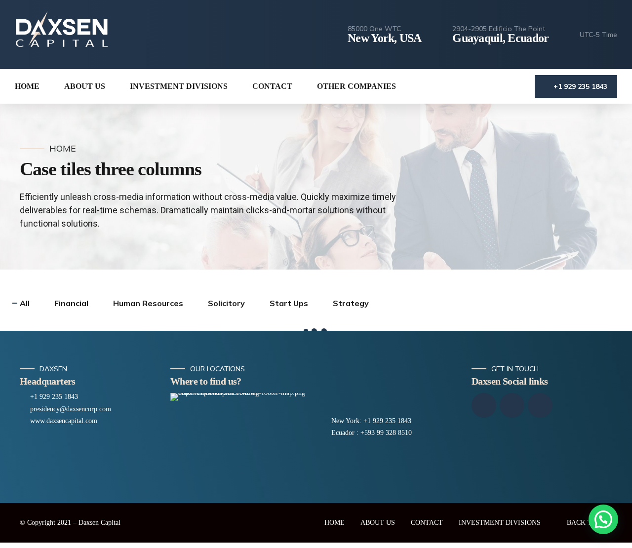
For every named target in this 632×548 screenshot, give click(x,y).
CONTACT (272, 86)
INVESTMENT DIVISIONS (179, 86)
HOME (27, 86)
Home (62, 148)
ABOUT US (377, 522)
